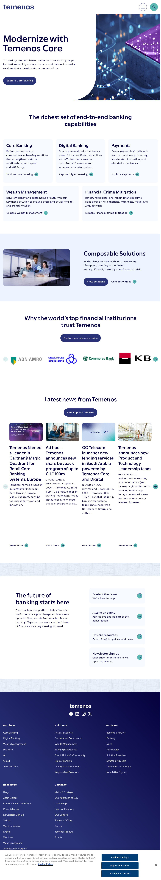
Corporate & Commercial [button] (68, 738)
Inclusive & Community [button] (67, 766)
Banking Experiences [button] (66, 749)
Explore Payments (122, 174)
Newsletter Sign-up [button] (116, 772)
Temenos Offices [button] (64, 820)
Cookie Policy (45, 864)
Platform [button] (8, 749)
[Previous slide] (5, 486)
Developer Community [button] (118, 766)
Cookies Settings (120, 857)
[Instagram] (84, 714)
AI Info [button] (58, 837)
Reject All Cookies (119, 865)
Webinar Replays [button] (12, 826)
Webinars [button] (8, 837)
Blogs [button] (6, 792)
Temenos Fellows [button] (64, 831)
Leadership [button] (61, 803)
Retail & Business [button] (64, 732)
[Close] (156, 864)
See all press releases (80, 412)
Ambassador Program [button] (15, 848)
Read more (17, 546)
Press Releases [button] (11, 809)
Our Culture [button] (61, 814)
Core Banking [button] (10, 732)
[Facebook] (71, 714)
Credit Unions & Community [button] (70, 755)
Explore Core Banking (19, 80)
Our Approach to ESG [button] (66, 797)
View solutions (96, 281)
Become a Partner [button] (115, 732)
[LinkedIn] (77, 714)
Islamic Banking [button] (63, 760)
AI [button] (4, 755)
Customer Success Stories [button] (17, 803)
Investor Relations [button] (64, 809)
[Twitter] (90, 714)
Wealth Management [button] (14, 743)
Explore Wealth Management (24, 212)
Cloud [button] (6, 760)
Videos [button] (7, 820)
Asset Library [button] (10, 797)
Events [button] (6, 831)
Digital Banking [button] (11, 738)
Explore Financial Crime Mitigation (106, 212)
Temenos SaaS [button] (10, 766)
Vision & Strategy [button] (64, 792)
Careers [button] (59, 826)
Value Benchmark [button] (12, 842)
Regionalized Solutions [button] (67, 772)
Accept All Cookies (120, 873)
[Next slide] (155, 486)
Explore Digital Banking (73, 174)
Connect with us (121, 281)
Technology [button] (112, 749)
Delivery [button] (110, 738)
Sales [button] (109, 743)
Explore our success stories (80, 338)
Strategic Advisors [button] (116, 760)
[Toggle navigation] (143, 7)
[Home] (18, 7)
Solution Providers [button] (116, 755)
